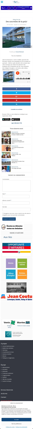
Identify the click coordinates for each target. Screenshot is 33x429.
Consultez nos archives (16, 109)
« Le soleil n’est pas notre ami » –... (18, 148)
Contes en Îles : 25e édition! (16, 155)
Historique (4, 350)
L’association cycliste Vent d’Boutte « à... (18, 162)
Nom (4, 194)
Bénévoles (5, 371)
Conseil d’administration (8, 346)
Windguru (9, 325)
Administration (6, 367)
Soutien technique (6, 381)
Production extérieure (7, 373)
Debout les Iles (16, 19)
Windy (9, 327)
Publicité (4, 377)
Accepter (16, 419)
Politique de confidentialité (21, 427)
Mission (4, 356)
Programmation (6, 375)
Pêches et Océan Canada (23, 325)
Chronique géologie (16, 168)
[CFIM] (16, 1)
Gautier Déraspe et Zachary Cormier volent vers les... (18, 134)
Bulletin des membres (7, 348)
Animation (4, 369)
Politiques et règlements (8, 358)
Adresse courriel (6, 200)
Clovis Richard (20, 52)
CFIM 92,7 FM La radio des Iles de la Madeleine (10, 85)
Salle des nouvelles (7, 379)
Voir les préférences (16, 423)
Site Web (4, 207)
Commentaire (5, 179)
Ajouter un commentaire (20, 24)
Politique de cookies (10, 427)
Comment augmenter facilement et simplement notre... (18, 142)
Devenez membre (6, 354)
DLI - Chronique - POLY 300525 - (26, 85)
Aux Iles (7, 237)
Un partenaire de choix (8, 352)
